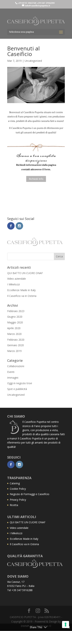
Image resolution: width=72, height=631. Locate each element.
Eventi (10, 372)
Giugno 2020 (14, 316)
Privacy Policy (18, 499)
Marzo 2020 (14, 334)
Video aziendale (16, 278)
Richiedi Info (36, 179)
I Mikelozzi (13, 284)
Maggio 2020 (15, 322)
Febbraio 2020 (15, 339)
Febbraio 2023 (15, 311)
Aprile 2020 (13, 328)
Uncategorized (33, 60)
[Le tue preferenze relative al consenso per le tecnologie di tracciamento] (65, 624)
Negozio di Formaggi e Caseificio (29, 494)
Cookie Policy (18, 488)
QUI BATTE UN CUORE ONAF (25, 273)
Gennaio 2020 (15, 345)
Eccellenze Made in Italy (21, 290)
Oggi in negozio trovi (19, 383)
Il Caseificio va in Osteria (21, 296)
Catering (15, 483)
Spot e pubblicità (17, 389)
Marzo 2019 (14, 351)
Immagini (12, 377)
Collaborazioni (15, 366)
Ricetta (14, 505)
